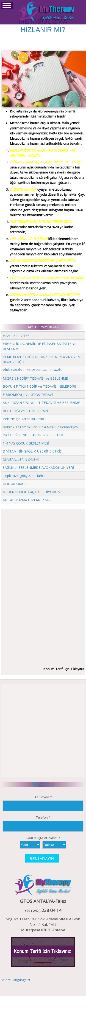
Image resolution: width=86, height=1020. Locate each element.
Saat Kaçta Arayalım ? (43, 837)
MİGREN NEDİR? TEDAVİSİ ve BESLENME (35, 378)
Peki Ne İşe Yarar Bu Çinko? (24, 418)
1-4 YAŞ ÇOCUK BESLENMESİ (26, 443)
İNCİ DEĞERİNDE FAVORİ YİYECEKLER (33, 435)
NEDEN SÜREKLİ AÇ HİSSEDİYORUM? (32, 492)
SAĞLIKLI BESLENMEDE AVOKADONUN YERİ (38, 467)
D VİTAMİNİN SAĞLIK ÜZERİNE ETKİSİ (33, 451)
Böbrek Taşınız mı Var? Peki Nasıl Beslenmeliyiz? (40, 427)
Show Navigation (7, 5)
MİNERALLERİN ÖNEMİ (21, 459)
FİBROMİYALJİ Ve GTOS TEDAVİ (28, 394)
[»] (46, 11)
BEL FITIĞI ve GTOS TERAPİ (25, 410)
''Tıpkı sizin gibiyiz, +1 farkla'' (25, 475)
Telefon (43, 817)
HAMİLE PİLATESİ (17, 335)
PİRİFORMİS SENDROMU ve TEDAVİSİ (33, 370)
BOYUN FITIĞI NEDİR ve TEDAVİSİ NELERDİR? (40, 386)
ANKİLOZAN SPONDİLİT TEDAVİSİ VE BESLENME (41, 402)
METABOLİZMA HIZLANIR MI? (26, 500)
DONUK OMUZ (15, 483)
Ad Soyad (43, 797)
